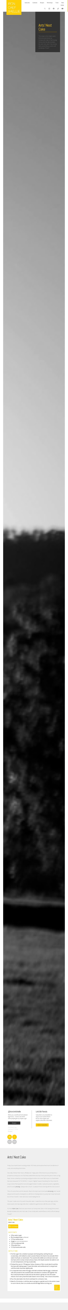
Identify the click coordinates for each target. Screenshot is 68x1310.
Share (9, 1142)
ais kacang (50, 1191)
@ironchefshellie (14, 1111)
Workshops (50, 3)
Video (62, 3)
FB (9, 1137)
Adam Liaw (15, 1208)
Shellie (62, 5)
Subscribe (27, 3)
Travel (56, 3)
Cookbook (35, 3)
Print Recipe (14, 1226)
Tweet (14, 1142)
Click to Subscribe (42, 1125)
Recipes (42, 3)
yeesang (17, 1187)
